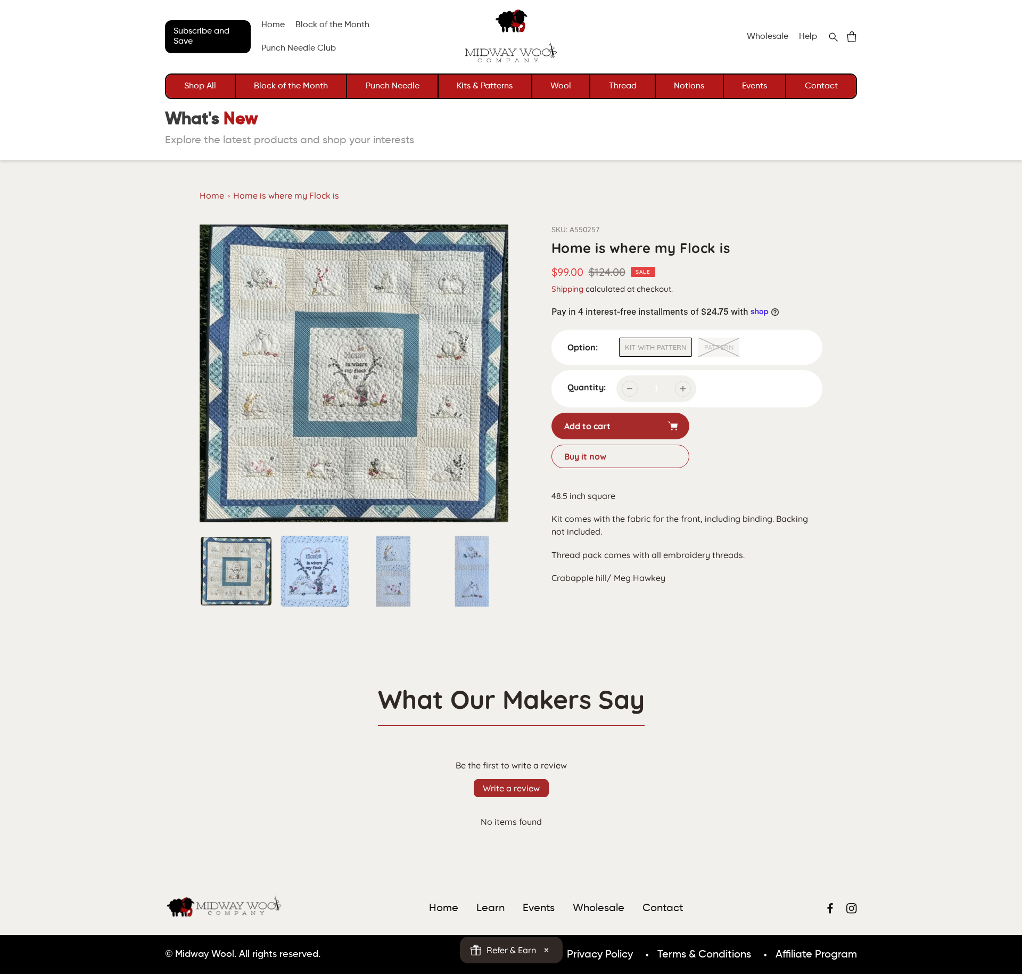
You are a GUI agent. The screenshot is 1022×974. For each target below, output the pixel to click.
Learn (490, 908)
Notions (689, 86)
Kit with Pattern (655, 347)
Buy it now (585, 456)
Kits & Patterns (485, 86)
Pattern (718, 347)
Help (808, 36)
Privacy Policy (600, 955)
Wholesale (767, 36)
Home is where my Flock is (286, 195)
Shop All (200, 86)
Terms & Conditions (704, 955)
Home (212, 195)
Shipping (567, 289)
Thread (623, 86)
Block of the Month (291, 86)
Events (754, 86)
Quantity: (586, 387)
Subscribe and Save (201, 36)
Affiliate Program (816, 955)
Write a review (511, 788)
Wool (560, 86)
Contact (821, 86)
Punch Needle (392, 86)
